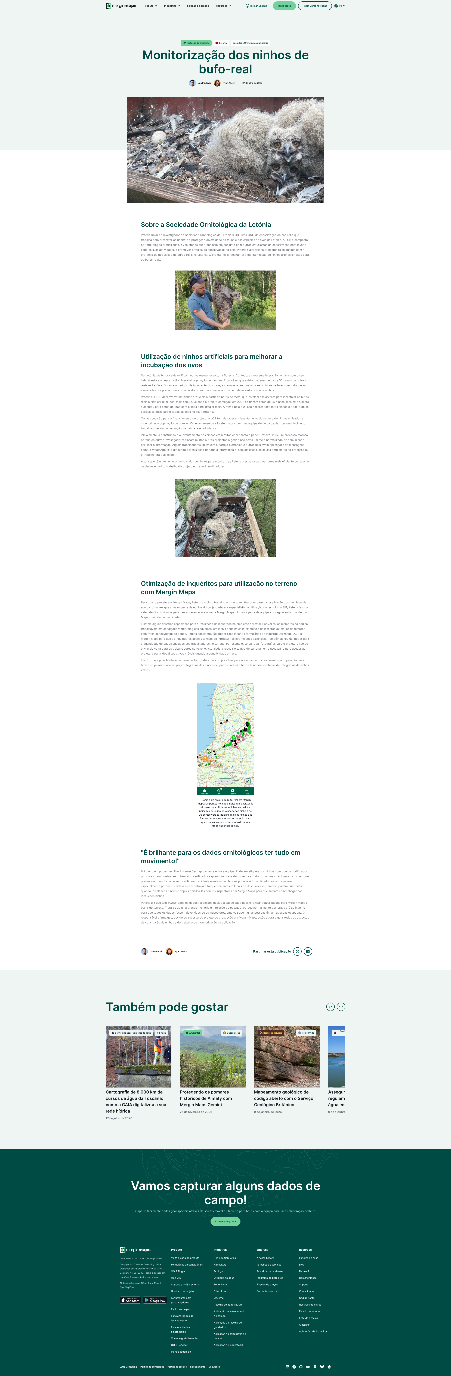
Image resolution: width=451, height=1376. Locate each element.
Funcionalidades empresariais (180, 1329)
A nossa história (265, 1257)
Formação (304, 1271)
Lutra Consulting (128, 1366)
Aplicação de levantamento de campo (229, 1313)
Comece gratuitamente (184, 1338)
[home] (121, 6)
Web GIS (176, 1277)
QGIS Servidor (179, 1344)
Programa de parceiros (270, 1277)
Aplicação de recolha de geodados (228, 1325)
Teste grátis (284, 5)
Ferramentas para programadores (181, 1300)
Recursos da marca (310, 1304)
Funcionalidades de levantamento (182, 1318)
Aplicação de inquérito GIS (229, 1344)
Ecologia (219, 1271)
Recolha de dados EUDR (228, 1304)
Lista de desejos (308, 1317)
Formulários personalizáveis (187, 1264)
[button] (150, 6)
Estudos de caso (308, 1257)
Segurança (214, 1366)
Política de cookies (177, 1366)
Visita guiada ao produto (185, 1257)
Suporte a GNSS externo (185, 1284)
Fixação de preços (198, 5)
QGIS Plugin (178, 1271)
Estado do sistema (309, 1311)
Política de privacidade (152, 1366)
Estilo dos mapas (180, 1309)
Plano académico (181, 1351)
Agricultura (220, 1264)
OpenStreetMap (151, 1283)
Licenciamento (197, 1366)
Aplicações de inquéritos (313, 1331)
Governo (219, 1297)
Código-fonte (306, 1297)
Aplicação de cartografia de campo (230, 1336)
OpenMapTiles (127, 1287)
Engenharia (220, 1284)
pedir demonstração (315, 5)
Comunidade (306, 1291)
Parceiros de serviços (269, 1264)
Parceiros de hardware (270, 1271)
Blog (301, 1264)
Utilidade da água (224, 1277)
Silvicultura (220, 1291)
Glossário (304, 1324)
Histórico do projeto (182, 1291)
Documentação (308, 1277)
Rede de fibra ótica (225, 1257)
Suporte (303, 1284)
